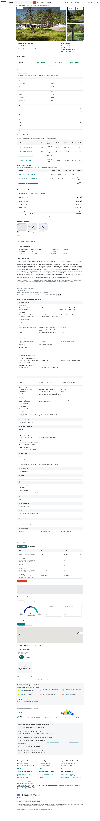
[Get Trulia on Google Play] (35, 795)
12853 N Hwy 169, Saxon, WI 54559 (27, 174)
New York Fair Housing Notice (22, 788)
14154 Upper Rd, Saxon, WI (25, 151)
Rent (42, 2)
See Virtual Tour (44, 478)
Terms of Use (56, 800)
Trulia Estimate (23, 75)
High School (42, 645)
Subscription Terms (62, 800)
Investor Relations (50, 800)
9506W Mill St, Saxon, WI (25, 160)
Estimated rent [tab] (34, 193)
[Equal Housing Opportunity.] (33, 809)
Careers (40, 800)
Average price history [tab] (31, 601)
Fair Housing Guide (34, 800)
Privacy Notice (72, 800)
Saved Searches (79, 2)
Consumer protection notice (38, 789)
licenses (53, 785)
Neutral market (31, 615)
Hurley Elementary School (53, 742)
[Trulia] (18, 795)
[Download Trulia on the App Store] (25, 795)
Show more (21, 581)
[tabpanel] (50, 206)
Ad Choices (77, 800)
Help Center (44, 809)
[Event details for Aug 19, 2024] (80, 554)
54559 (39, 5)
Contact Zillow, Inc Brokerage (23, 791)
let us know (60, 805)
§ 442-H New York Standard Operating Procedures (26, 787)
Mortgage (48, 2)
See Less (21, 538)
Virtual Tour (22, 478)
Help (68, 800)
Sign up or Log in (90, 2)
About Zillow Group (27, 800)
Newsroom (44, 800)
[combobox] (21, 2)
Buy (38, 2)
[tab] (22, 546)
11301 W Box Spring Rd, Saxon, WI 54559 (28, 183)
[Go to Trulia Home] (4, 2)
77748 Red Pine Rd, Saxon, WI (26, 156)
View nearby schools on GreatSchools (28, 677)
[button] (34, 2)
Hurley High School (74, 742)
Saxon (34, 5)
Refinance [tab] (42, 193)
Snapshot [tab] (21, 602)
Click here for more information (58, 719)
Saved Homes (68, 2)
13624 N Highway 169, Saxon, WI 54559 (28, 178)
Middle (34, 645)
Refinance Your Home (68, 51)
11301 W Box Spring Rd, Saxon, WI (27, 147)
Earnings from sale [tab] (23, 193)
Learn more (68, 679)
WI (31, 5)
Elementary (27, 645)
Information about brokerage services (26, 789)
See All (21, 699)
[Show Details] (80, 81)
